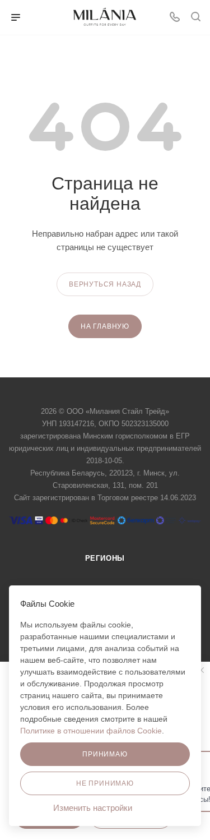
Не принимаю (105, 783)
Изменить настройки (93, 808)
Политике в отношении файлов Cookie (91, 730)
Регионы (105, 558)
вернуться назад (105, 284)
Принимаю (104, 754)
